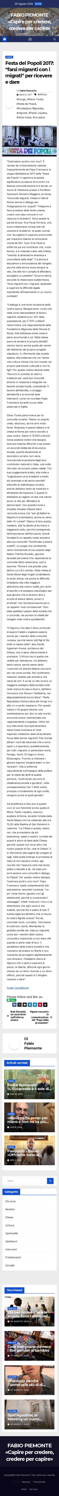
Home (24, 1489)
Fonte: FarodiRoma (18, 987)
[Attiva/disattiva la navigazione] (30, 39)
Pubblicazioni (13, 1257)
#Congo (21, 99)
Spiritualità (11, 1233)
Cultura (9, 1225)
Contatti (10, 1265)
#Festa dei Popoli (26, 103)
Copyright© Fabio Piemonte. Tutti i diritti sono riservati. (29, 1475)
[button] (54, 39)
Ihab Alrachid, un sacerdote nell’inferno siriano (18, 1015)
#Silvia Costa (24, 117)
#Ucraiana (39, 117)
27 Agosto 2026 (19, 1356)
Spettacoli (11, 1241)
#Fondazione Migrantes (30, 108)
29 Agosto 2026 (19, 1321)
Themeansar (39, 1482)
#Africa (42, 94)
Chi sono (10, 1201)
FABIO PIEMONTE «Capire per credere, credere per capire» (29, 21)
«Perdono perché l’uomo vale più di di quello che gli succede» (28, 1385)
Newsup (26, 1482)
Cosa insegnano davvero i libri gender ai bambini (29, 1348)
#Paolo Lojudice (38, 112)
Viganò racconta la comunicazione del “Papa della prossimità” (39, 1017)
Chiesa (9, 57)
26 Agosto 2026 (19, 1424)
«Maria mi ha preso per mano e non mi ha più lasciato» (27, 1122)
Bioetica (10, 1209)
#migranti (22, 112)
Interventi (11, 1249)
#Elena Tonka (35, 99)
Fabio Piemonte (28, 90)
